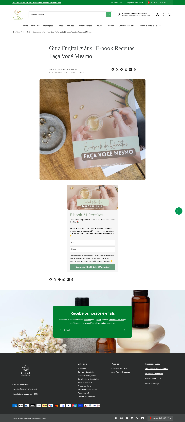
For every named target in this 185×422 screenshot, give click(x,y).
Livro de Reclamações (87, 396)
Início (17, 32)
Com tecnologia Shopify (39, 418)
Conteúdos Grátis (126, 26)
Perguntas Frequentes (135, 3)
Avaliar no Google (152, 383)
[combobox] (70, 14)
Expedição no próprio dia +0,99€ (25, 394)
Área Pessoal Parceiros (121, 372)
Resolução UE (83, 393)
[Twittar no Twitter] (117, 69)
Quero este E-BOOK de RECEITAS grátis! (92, 267)
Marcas (111, 26)
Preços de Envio (84, 386)
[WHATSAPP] (164, 14)
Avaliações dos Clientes (87, 389)
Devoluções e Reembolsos (88, 379)
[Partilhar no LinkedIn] (130, 69)
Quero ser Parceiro (119, 368)
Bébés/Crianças (85, 26)
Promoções (48, 26)
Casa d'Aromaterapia (24, 418)
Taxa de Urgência (85, 382)
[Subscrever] (124, 330)
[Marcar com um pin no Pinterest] (121, 69)
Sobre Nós (118, 3)
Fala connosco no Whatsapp (156, 368)
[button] (170, 14)
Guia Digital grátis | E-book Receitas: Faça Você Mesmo (71, 32)
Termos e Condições (86, 372)
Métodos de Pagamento (87, 375)
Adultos (100, 26)
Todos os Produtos (66, 26)
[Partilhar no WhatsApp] (125, 69)
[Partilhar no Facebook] (112, 69)
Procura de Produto (153, 378)
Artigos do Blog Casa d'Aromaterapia (35, 32)
